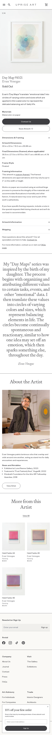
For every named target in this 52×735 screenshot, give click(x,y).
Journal (5, 666)
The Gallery (32, 661)
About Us (6, 661)
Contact (5, 671)
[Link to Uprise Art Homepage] (26, 5)
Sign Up (26, 728)
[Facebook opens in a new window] (3, 642)
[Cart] (46, 4)
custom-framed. (22, 174)
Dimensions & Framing (13, 137)
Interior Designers (35, 697)
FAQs (4, 682)
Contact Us (32, 240)
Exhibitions (32, 666)
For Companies (9, 702)
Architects (31, 702)
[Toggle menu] (4, 5)
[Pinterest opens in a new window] (23, 642)
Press (4, 676)
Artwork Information (12, 222)
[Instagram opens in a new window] (10, 642)
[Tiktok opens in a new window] (17, 642)
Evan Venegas (11, 81)
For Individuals (8, 697)
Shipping (6, 229)
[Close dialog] (48, 706)
